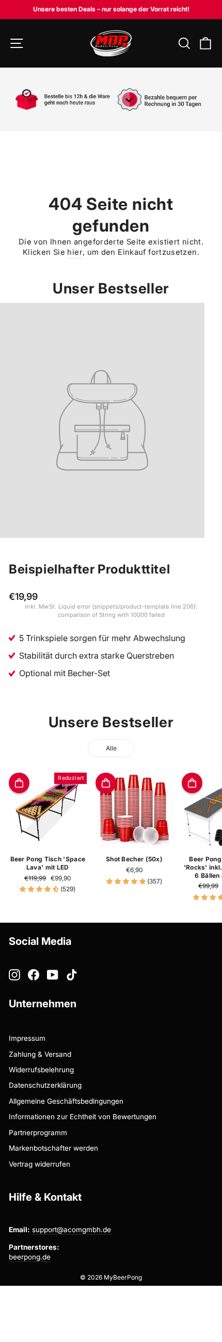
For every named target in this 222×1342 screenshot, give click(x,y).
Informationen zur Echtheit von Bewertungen (82, 1116)
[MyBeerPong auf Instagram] (14, 974)
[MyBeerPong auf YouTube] (52, 974)
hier (74, 252)
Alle (111, 748)
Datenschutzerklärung (45, 1085)
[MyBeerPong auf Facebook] (33, 974)
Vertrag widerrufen (39, 1164)
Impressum (27, 1038)
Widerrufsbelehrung (41, 1070)
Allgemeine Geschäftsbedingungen (66, 1101)
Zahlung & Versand (40, 1054)
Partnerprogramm (38, 1132)
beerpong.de (30, 1257)
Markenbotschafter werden (53, 1148)
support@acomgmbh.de (71, 1229)
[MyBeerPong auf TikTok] (71, 974)
